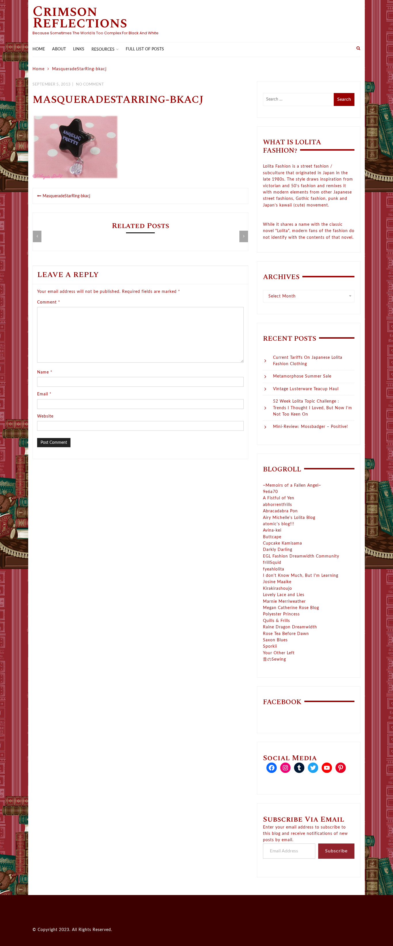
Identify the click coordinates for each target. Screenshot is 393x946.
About (59, 49)
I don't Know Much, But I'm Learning (300, 576)
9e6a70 (270, 492)
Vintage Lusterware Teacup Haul (306, 389)
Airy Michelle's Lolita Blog (289, 518)
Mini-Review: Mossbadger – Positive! (310, 427)
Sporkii (270, 646)
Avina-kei (272, 530)
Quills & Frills (276, 621)
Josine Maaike (277, 582)
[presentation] (37, 236)
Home (39, 49)
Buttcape (272, 537)
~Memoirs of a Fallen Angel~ (292, 486)
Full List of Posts (145, 49)
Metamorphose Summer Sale (302, 376)
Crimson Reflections (80, 17)
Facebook (282, 702)
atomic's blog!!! (278, 524)
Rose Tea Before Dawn (286, 634)
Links (78, 49)
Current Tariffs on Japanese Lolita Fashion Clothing (307, 361)
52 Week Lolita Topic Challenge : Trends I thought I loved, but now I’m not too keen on (312, 407)
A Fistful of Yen (278, 498)
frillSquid (272, 563)
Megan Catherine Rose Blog (291, 608)
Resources (103, 50)
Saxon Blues (275, 640)
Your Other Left (279, 653)
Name (44, 372)
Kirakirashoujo (277, 589)
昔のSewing (274, 659)
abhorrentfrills (277, 505)
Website (45, 416)
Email (44, 394)
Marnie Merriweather (284, 602)
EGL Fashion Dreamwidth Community (301, 556)
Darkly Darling (277, 550)
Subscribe (336, 851)
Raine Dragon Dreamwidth (290, 627)
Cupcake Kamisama (282, 543)
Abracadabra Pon (280, 511)
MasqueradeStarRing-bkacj (66, 196)
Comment (48, 302)
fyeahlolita (273, 569)
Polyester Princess (281, 614)
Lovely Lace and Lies (283, 595)
